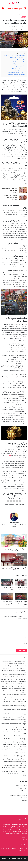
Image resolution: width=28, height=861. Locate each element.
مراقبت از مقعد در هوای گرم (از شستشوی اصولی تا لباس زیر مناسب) (14, 691)
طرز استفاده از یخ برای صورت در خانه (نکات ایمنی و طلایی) (13, 681)
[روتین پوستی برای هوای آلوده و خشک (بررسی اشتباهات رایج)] (23, 197)
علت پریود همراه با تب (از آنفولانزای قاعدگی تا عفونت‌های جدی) (14, 774)
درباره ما (23, 840)
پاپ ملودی (24, 800)
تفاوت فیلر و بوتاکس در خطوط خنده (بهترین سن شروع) (14, 736)
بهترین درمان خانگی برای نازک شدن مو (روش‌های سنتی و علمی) (14, 732)
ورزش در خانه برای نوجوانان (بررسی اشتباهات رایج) (15, 697)
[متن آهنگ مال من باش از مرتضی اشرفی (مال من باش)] (21, 596)
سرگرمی (21, 14)
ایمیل (25, 643)
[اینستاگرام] (12, 529)
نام (26, 637)
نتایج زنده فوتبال (23, 790)
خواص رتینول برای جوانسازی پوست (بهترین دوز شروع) (14, 668)
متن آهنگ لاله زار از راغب (21, 588)
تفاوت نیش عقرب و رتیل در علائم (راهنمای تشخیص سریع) (13, 679)
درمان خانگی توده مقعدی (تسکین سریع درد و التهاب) (14, 674)
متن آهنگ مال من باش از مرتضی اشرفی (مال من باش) (21, 603)
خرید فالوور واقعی (23, 798)
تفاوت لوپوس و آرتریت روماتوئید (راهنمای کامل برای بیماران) (15, 710)
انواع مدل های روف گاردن (22, 788)
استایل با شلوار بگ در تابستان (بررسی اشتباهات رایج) (15, 746)
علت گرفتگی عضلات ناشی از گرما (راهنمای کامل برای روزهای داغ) (15, 762)
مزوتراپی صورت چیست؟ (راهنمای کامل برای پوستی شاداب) (15, 738)
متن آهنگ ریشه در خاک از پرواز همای (7, 588)
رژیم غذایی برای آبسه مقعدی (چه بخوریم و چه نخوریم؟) (14, 688)
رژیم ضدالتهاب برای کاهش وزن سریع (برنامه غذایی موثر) (14, 666)
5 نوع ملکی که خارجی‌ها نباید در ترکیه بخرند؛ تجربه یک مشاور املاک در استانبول (14, 756)
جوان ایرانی (4, 858)
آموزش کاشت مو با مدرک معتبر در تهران (18, 795)
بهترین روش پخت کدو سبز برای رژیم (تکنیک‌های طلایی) (14, 684)
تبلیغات (23, 837)
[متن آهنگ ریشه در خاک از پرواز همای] (7, 582)
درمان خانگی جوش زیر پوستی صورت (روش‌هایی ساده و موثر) (14, 706)
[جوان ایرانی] (14, 3)
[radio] (20, 501)
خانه (25, 14)
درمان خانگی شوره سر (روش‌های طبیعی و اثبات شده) (14, 759)
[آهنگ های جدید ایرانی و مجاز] (14, 9)
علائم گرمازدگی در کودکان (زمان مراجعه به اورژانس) (15, 765)
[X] (16, 529)
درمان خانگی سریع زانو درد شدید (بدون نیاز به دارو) (15, 699)
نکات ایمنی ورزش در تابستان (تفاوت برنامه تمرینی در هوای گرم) (13, 749)
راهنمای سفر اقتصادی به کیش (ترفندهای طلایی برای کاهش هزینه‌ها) (15, 714)
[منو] (26, 3)
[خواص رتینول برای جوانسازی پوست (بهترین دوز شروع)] (23, 190)
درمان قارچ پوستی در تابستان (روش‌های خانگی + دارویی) (14, 686)
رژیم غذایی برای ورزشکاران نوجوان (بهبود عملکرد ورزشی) (14, 661)
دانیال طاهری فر (22, 26)
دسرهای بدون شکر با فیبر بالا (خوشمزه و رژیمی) (16, 663)
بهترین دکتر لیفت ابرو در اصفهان (20, 793)
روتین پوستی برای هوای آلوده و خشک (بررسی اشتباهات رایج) (14, 671)
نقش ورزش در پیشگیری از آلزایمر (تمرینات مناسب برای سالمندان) (14, 702)
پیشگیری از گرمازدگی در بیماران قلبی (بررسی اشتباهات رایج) (14, 720)
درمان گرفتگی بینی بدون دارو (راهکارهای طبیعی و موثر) (14, 771)
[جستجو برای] (2, 3)
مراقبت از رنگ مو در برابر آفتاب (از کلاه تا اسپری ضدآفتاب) (14, 694)
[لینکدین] (14, 529)
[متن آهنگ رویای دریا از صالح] (7, 596)
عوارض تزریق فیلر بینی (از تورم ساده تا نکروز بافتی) (15, 729)
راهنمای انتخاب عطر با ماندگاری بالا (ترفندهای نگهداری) (14, 744)
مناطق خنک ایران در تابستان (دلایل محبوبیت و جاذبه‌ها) (14, 742)
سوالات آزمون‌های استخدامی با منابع (19, 785)
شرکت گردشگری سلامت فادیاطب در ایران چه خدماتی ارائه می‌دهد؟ (13, 768)
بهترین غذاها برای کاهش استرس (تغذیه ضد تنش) (15, 677)
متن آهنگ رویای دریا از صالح (8, 602)
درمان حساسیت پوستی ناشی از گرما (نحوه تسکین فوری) (14, 727)
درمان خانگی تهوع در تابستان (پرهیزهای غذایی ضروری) (14, 717)
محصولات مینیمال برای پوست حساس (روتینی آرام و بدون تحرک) (13, 724)
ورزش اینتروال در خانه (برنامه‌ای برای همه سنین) (16, 753)
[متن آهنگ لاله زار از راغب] (21, 582)
